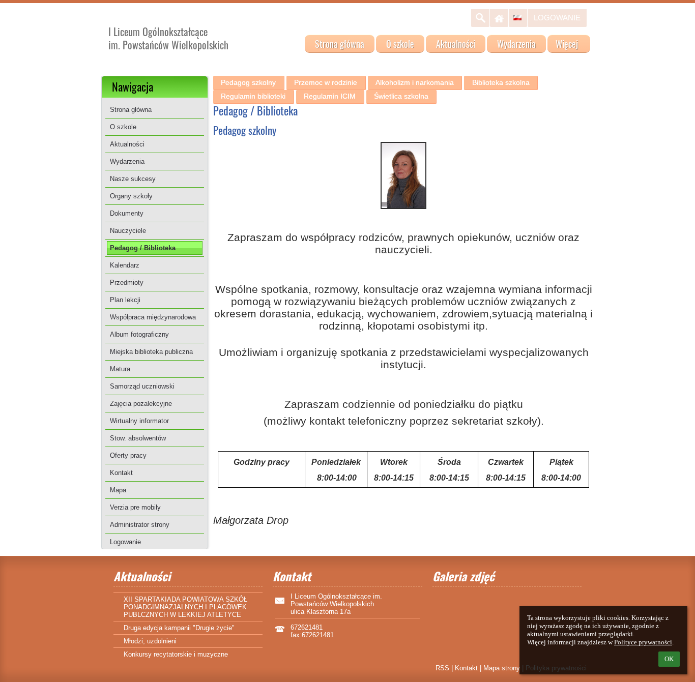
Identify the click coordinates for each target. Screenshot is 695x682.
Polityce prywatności (643, 642)
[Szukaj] (480, 18)
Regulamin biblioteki (253, 96)
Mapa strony (501, 668)
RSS (442, 668)
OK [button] (669, 659)
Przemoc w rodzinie (325, 82)
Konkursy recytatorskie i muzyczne (176, 654)
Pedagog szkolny (248, 82)
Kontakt (466, 668)
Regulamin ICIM (330, 96)
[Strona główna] (499, 18)
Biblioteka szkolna (501, 82)
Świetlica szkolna (401, 96)
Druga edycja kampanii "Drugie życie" (179, 628)
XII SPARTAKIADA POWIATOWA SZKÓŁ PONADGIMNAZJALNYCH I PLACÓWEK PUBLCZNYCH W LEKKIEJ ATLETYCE (185, 607)
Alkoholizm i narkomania (414, 82)
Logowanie (557, 17)
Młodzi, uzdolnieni (150, 641)
